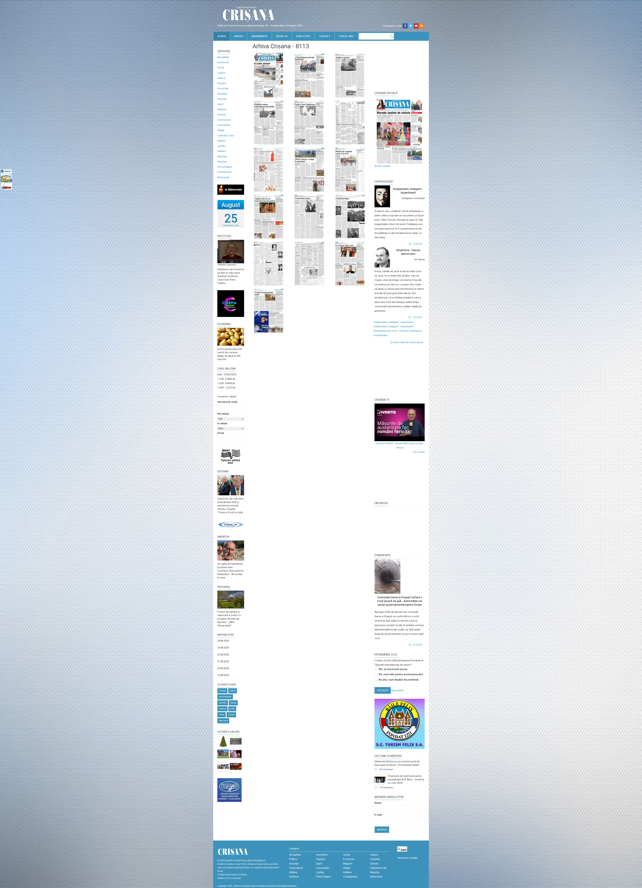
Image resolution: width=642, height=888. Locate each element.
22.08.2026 (223, 654)
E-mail (378, 814)
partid (232, 690)
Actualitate (223, 57)
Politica (221, 78)
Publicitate (303, 36)
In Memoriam (233, 189)
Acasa (222, 36)
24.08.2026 (223, 640)
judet (232, 708)
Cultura (221, 72)
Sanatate (222, 93)
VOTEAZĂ (382, 690)
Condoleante (224, 172)
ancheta (223, 702)
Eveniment (223, 62)
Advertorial (223, 177)
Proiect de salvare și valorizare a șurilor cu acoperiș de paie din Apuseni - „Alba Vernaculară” (229, 618)
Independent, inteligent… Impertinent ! (394, 322)
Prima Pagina (224, 166)
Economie (222, 88)
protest (222, 690)
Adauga (382, 829)
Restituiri (222, 161)
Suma (220, 432)
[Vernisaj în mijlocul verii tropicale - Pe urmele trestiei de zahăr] (223, 766)
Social (220, 67)
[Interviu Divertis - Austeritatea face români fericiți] (399, 422)
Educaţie (222, 98)
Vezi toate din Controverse (408, 342)
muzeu (231, 714)
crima (221, 714)
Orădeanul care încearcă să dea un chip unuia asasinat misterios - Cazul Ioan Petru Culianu (230, 276)
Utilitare (221, 140)
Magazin (222, 109)
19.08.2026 (223, 675)
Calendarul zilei (225, 135)
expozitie (223, 720)
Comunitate (223, 125)
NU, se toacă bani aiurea (393, 669)
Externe (221, 114)
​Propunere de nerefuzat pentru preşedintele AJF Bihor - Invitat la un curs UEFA (406, 779)
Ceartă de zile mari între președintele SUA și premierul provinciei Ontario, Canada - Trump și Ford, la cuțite (230, 505)
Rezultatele (397, 690)
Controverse (224, 119)
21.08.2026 (223, 661)
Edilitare (221, 151)
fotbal (233, 702)
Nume (378, 802)
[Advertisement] (399, 370)
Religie (220, 130)
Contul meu (346, 36)
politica (222, 708)
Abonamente (259, 36)
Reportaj (222, 156)
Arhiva (238, 36)
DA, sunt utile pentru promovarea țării (401, 674)
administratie (225, 696)
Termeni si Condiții (407, 857)
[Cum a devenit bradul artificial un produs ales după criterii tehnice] (223, 741)
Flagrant (221, 83)
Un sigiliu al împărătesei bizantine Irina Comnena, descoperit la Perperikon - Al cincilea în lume (230, 570)
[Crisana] (249, 15)
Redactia (282, 36)
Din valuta (223, 413)
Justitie (221, 145)
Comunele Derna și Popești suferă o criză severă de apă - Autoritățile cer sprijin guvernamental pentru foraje (399, 601)
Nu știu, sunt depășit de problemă (398, 679)
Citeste (417, 244)
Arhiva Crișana (382, 166)
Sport (220, 104)
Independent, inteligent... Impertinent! (394, 326)
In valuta (222, 423)
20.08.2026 (223, 668)
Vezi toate (419, 452)
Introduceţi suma (227, 401)
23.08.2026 (223, 647)
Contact (324, 36)
